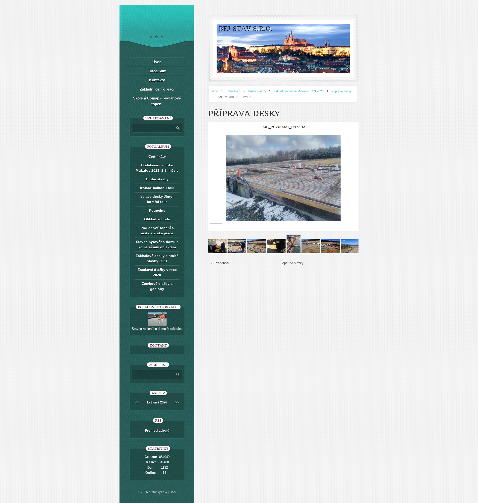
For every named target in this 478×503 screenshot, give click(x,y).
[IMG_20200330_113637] (293, 252)
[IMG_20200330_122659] (330, 252)
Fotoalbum (233, 91)
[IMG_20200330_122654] (310, 252)
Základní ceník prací (157, 89)
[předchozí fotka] (216, 178)
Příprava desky (341, 91)
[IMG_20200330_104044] (256, 252)
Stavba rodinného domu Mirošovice (157, 329)
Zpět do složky (292, 263)
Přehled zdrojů (157, 430)
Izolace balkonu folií (157, 188)
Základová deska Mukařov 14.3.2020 (299, 91)
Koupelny (157, 210)
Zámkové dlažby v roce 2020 (157, 272)
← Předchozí (219, 263)
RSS (173, 492)
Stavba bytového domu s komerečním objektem (157, 244)
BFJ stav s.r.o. (246, 29)
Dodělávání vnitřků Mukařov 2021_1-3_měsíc (157, 167)
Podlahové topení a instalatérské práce (157, 230)
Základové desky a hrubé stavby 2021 (157, 258)
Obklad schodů (157, 219)
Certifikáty (157, 156)
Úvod (214, 91)
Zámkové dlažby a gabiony (157, 286)
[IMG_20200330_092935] (217, 252)
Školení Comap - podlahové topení (157, 101)
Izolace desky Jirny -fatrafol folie (157, 199)
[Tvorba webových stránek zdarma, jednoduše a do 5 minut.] (166, 492)
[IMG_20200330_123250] (350, 252)
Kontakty (157, 80)
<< (137, 402)
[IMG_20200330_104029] (237, 252)
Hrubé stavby (257, 91)
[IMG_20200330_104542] (276, 252)
